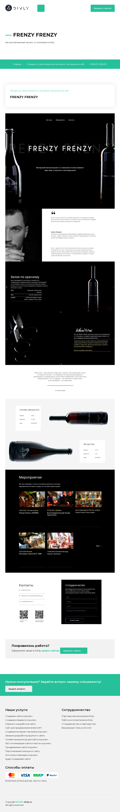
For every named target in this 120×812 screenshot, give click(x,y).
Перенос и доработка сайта (20, 724)
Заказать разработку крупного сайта (25, 735)
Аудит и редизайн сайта (17, 759)
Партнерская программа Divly (78, 716)
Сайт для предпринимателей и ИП (23, 728)
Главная (17, 64)
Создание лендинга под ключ (20, 720)
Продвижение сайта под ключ (21, 747)
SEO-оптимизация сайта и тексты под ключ (28, 743)
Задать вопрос (17, 689)
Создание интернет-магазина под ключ (26, 731)
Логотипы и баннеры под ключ (21, 755)
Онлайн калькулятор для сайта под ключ (26, 739)
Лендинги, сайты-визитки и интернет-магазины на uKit (55, 64)
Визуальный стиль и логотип (76, 728)
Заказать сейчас (103, 8)
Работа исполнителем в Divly (77, 720)
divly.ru (28, 802)
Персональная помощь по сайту (22, 751)
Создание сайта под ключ (18, 716)
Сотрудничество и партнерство (79, 724)
